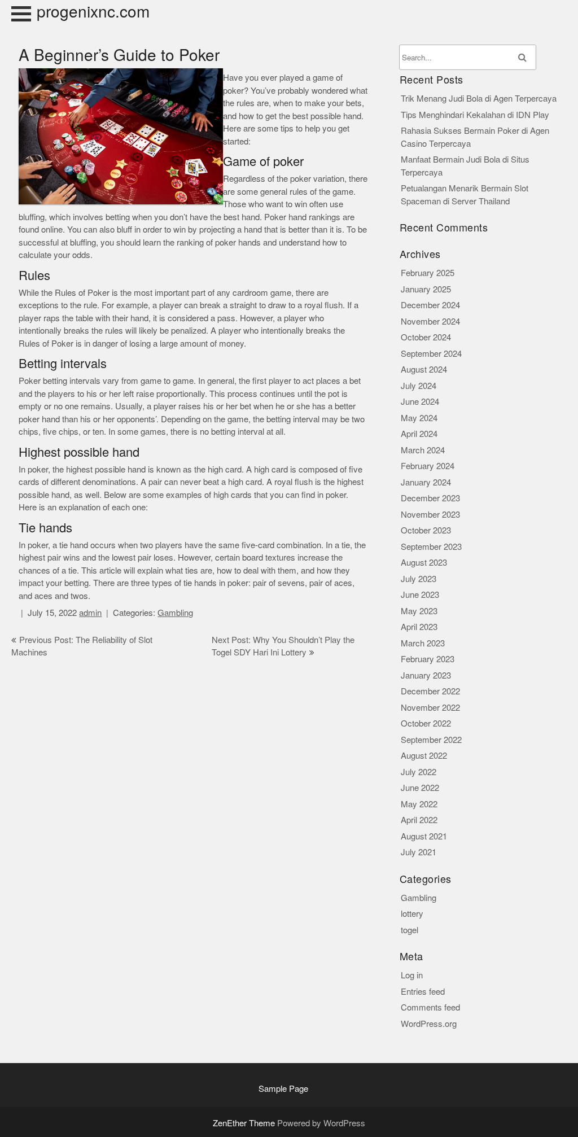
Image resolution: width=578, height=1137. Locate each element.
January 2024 (426, 482)
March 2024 (423, 450)
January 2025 (426, 289)
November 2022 (430, 707)
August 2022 (424, 755)
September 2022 (431, 739)
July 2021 (418, 852)
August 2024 (424, 369)
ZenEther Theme (245, 1123)
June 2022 (420, 787)
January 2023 (426, 675)
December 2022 (430, 691)
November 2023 (430, 514)
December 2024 (430, 305)
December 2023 (430, 498)
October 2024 (426, 337)
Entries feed (423, 991)
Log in (412, 975)
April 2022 (419, 820)
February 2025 (427, 273)
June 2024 (420, 401)
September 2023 (431, 546)
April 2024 (419, 433)
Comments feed (430, 1007)
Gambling (175, 612)
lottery (412, 913)
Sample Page (283, 1088)
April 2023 (419, 627)
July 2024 (418, 386)
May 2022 (419, 804)
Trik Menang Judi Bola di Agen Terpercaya (479, 98)
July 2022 (418, 772)
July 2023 (418, 579)
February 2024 (427, 466)
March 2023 (423, 643)
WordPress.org (429, 1023)
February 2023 (427, 659)
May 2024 (419, 418)
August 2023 (424, 562)
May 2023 (419, 611)
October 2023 (426, 530)
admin (90, 612)
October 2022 (426, 723)
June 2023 (420, 594)
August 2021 (424, 836)
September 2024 (431, 353)
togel (409, 930)
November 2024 (430, 321)
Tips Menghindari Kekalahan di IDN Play (475, 115)
